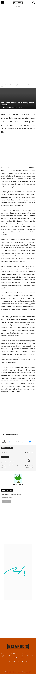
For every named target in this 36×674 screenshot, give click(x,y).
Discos (11, 84)
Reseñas (6, 84)
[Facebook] (10, 661)
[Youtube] (26, 661)
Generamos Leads (18, 672)
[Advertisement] (18, 26)
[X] (22, 661)
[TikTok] (18, 661)
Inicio (2, 84)
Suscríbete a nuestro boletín (12, 494)
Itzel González (7, 107)
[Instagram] (14, 661)
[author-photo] (18, 478)
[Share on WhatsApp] (24, 441)
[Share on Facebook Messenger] (31, 441)
